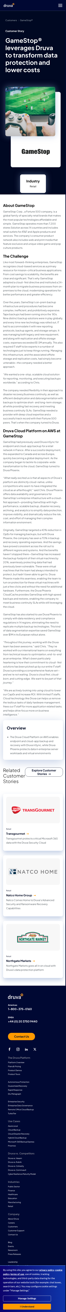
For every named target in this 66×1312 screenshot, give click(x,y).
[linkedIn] (26, 1049)
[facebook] (9, 1049)
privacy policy (46, 1270)
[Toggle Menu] (45, 5)
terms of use (17, 1274)
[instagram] (17, 1049)
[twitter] (34, 1049)
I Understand (27, 1306)
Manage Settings (27, 1298)
